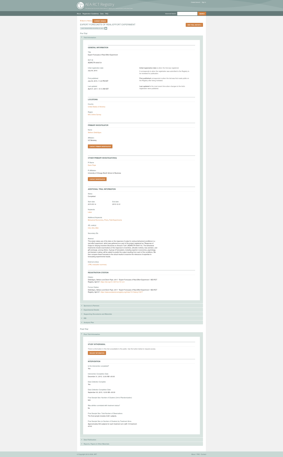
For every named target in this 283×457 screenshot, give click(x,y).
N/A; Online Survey (94, 114)
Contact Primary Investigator (100, 146)
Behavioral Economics (95, 220)
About (79, 13)
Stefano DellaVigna (94, 132)
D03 (93, 228)
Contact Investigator (97, 179)
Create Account (195, 2)
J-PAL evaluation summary (97, 264)
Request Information (97, 353)
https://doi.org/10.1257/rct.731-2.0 (112, 282)
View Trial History (194, 25)
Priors (106, 220)
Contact (203, 454)
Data (102, 13)
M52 (96, 228)
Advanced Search (170, 13)
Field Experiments (115, 220)
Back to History (86, 21)
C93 (89, 228)
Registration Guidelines (90, 13)
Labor (90, 212)
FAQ (106, 13)
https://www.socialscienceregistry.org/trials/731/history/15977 (122, 292)
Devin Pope (92, 165)
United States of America (96, 107)
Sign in (204, 2)
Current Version (100, 21)
